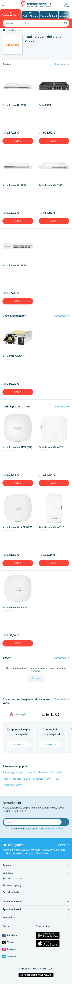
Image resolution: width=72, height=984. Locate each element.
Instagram (11, 949)
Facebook (11, 935)
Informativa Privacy (53, 828)
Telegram (11, 956)
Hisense (42, 772)
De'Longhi (56, 772)
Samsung (8, 772)
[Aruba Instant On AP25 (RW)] (17, 508)
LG (57, 778)
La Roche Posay (12, 784)
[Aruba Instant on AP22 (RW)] (17, 428)
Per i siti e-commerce (13, 878)
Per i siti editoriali (11, 892)
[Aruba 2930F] (54, 86)
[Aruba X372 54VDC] (17, 337)
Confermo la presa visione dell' (38, 828)
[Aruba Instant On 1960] (54, 166)
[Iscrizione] (66, 822)
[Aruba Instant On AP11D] (54, 508)
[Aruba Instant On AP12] (54, 428)
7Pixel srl (26, 968)
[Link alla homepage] (4, 30)
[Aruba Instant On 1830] (17, 166)
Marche (11, 30)
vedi (17, 141)
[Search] (65, 23)
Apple (20, 772)
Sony (49, 778)
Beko (27, 778)
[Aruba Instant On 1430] (17, 246)
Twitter (10, 942)
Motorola (38, 778)
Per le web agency (12, 885)
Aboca (6, 778)
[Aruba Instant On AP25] (17, 588)
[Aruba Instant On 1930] (17, 86)
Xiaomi (31, 772)
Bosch (17, 778)
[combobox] (11, 23)
